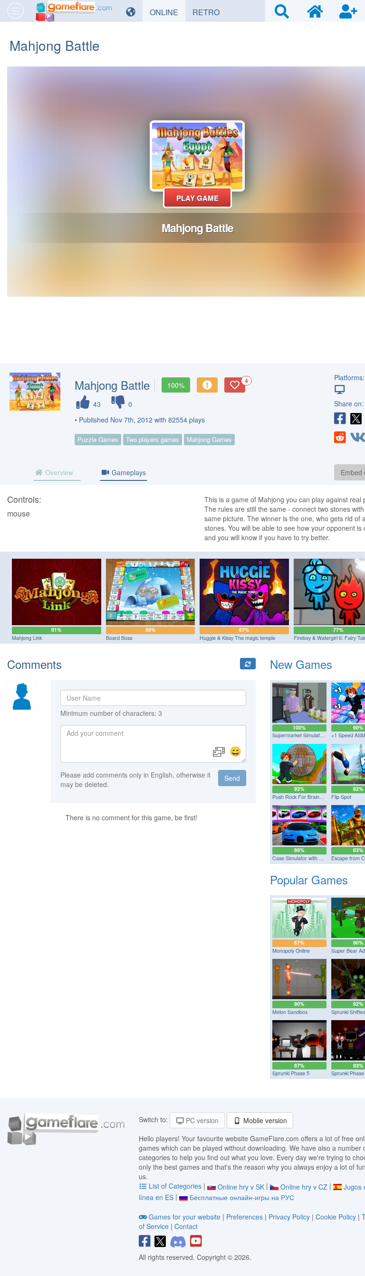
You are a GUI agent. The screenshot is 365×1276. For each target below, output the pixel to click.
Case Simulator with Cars (301, 858)
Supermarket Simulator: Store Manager (317, 735)
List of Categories (175, 1186)
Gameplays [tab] (128, 472)
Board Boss (119, 637)
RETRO (209, 12)
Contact (186, 1226)
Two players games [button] (152, 439)
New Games (301, 664)
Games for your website (184, 1216)
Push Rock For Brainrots (300, 796)
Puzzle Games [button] (97, 439)
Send (232, 778)
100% (175, 385)
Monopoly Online (291, 950)
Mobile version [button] (264, 1120)
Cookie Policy (336, 1216)
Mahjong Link (27, 637)
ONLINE (167, 12)
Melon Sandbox (289, 1011)
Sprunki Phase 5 (290, 1073)
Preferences (245, 1216)
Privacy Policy (289, 1216)
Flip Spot (341, 796)
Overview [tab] (58, 472)
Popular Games (309, 879)
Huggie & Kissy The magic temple (237, 637)
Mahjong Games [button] (209, 439)
